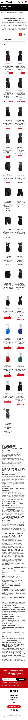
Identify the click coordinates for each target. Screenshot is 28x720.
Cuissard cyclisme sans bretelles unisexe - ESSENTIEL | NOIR (8, 232)
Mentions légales (14, 714)
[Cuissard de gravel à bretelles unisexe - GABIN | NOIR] (7, 111)
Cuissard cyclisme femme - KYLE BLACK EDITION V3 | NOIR (20, 95)
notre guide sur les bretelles (9, 605)
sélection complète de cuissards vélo (12, 658)
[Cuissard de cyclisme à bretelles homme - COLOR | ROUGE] (7, 357)
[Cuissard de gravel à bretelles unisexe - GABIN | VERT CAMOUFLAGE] (7, 138)
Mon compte (14, 699)
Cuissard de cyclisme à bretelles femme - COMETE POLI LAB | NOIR (20, 313)
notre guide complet (10, 614)
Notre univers (14, 697)
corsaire (23, 620)
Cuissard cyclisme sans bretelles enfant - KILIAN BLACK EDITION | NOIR (8, 286)
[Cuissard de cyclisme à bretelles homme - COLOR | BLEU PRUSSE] (20, 329)
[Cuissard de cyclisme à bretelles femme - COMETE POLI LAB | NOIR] (20, 301)
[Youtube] (17, 710)
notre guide (14, 581)
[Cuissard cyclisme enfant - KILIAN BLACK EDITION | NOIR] (20, 274)
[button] (2, 1)
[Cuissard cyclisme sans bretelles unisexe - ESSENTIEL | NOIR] (7, 220)
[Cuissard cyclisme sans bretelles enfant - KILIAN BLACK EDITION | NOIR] (7, 274)
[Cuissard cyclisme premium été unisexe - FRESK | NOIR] (20, 386)
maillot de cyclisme (12, 452)
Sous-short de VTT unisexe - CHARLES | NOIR (8, 177)
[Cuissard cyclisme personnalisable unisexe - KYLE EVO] (7, 414)
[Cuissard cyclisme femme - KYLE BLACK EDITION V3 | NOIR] (20, 83)
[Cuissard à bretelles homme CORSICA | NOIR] (7, 386)
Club (14, 694)
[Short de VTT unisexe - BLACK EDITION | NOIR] (20, 192)
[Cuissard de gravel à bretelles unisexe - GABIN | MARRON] (20, 111)
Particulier (14, 695)
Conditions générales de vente (14, 715)
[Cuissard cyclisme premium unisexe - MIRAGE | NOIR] (20, 220)
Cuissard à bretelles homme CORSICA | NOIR (8, 396)
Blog (14, 701)
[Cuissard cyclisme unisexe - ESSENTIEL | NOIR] (20, 138)
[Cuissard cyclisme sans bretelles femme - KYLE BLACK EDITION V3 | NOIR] (7, 192)
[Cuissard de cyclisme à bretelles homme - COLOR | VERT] (20, 357)
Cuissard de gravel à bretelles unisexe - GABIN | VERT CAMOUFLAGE (7, 150)
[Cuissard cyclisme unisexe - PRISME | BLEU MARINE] (20, 56)
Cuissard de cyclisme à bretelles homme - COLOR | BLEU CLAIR (8, 341)
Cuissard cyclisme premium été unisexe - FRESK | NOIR (20, 398)
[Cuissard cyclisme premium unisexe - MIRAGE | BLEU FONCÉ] (7, 247)
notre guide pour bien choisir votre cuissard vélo (17, 30)
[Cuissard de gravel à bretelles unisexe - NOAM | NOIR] (20, 167)
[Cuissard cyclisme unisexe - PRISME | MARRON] (7, 56)
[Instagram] (11, 710)
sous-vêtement (11, 509)
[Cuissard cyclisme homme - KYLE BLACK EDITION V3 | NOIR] (7, 83)
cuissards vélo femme (7, 493)
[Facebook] (14, 710)
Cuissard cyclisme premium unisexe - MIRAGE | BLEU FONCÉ (8, 259)
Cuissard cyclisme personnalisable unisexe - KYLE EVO (8, 426)
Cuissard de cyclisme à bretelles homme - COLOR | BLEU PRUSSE (20, 341)
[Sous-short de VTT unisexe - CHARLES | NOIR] (7, 167)
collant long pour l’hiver (16, 621)
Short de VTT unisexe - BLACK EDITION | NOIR (20, 203)
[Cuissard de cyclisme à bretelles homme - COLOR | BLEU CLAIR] (7, 329)
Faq (14, 702)
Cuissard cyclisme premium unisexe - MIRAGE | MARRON (20, 259)
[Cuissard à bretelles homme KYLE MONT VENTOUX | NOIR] (7, 301)
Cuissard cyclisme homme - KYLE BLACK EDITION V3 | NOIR (8, 95)
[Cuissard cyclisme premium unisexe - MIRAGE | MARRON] (20, 247)
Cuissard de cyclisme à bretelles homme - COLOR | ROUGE (8, 369)
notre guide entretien (12, 640)
